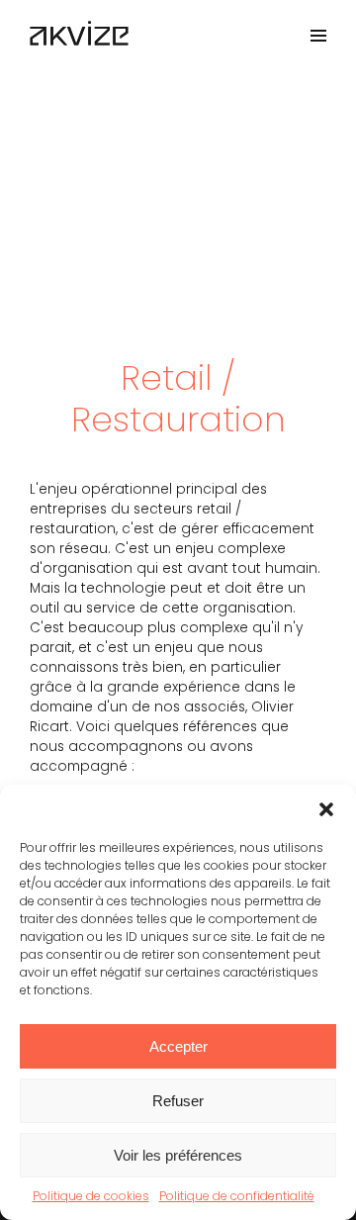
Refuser (178, 1100)
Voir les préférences (178, 1155)
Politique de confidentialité (236, 1195)
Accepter (178, 1046)
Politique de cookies (91, 1195)
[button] (326, 809)
